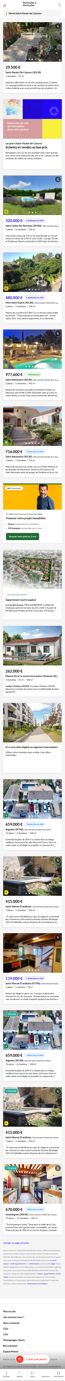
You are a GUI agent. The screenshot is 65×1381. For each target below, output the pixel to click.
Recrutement (10, 1345)
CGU (5, 1328)
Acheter (6, 1376)
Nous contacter (11, 1323)
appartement (49, 1273)
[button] (26, 58)
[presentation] (6, 43)
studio (58, 1273)
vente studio (34, 1263)
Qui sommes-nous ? (13, 1317)
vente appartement (18, 1263)
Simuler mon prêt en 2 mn (22, 536)
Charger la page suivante (16, 1242)
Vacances (45, 1376)
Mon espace (58, 1376)
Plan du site (9, 1311)
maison (40, 1273)
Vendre (20, 1376)
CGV (5, 1334)
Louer (32, 1376)
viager (52, 1263)
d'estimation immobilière (37, 1283)
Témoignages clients (14, 1340)
